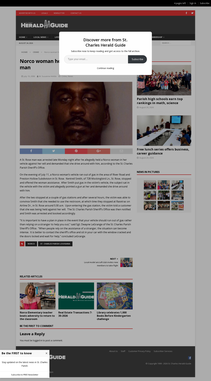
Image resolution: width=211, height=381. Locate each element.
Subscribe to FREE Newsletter (24, 374)
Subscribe (137, 59)
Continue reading (105, 68)
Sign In (193, 3)
